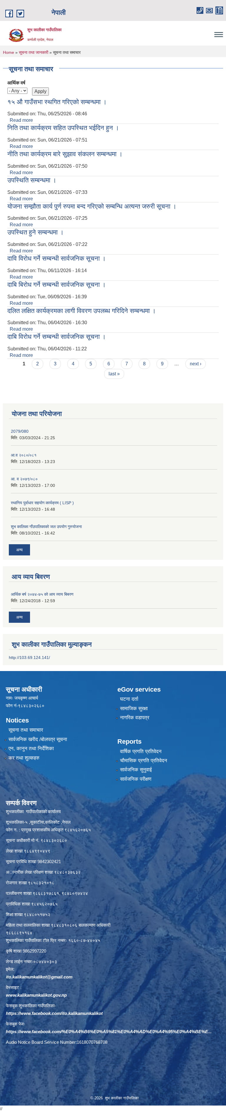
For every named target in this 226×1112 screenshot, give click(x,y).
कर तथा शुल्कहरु (24, 758)
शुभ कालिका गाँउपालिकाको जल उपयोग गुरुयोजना (46, 526)
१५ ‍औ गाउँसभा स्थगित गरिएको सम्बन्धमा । (57, 102)
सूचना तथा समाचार (26, 730)
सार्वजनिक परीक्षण (135, 779)
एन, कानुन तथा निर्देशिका (31, 748)
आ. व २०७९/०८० (24, 479)
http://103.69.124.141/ (29, 657)
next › (195, 363)
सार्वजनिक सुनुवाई (136, 770)
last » (114, 373)
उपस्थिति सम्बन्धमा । (31, 180)
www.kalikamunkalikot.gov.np (36, 995)
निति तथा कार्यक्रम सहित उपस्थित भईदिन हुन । (63, 127)
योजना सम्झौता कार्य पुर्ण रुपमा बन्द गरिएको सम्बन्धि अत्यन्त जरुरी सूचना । (92, 206)
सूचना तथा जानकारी (33, 52)
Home (8, 52)
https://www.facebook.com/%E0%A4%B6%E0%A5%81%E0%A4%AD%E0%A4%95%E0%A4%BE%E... (109, 1031)
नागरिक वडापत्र (134, 717)
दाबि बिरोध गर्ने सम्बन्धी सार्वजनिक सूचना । (56, 284)
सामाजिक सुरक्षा (134, 708)
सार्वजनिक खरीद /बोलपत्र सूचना (38, 739)
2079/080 (20, 431)
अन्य (19, 549)
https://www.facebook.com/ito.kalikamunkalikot (54, 1013)
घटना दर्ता (129, 699)
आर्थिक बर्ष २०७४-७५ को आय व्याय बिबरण (42, 594)
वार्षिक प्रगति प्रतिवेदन (141, 751)
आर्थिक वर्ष (16, 82)
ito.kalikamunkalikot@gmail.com (39, 976)
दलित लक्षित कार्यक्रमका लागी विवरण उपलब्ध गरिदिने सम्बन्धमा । (81, 310)
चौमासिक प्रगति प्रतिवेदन (143, 760)
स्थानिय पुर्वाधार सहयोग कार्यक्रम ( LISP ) (42, 502)
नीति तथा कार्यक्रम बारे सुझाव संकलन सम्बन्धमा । (65, 154)
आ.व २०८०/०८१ (23, 455)
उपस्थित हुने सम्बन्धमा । (35, 232)
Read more (21, 120)
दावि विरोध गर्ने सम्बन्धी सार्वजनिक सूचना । (56, 258)
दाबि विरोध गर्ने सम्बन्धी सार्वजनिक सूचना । (56, 336)
